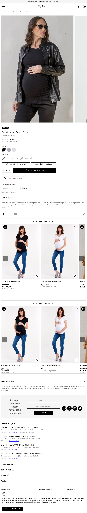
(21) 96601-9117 (14, 458)
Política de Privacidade (48, 502)
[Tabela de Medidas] (43, 164)
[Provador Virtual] (16, 164)
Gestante (17, 11)
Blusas (23, 11)
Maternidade (9, 11)
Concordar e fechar (13, 509)
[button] (3, 6)
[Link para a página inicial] (2, 11)
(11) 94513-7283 (14, 441)
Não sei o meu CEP (9, 192)
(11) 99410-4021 (14, 449)
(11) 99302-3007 (14, 432)
